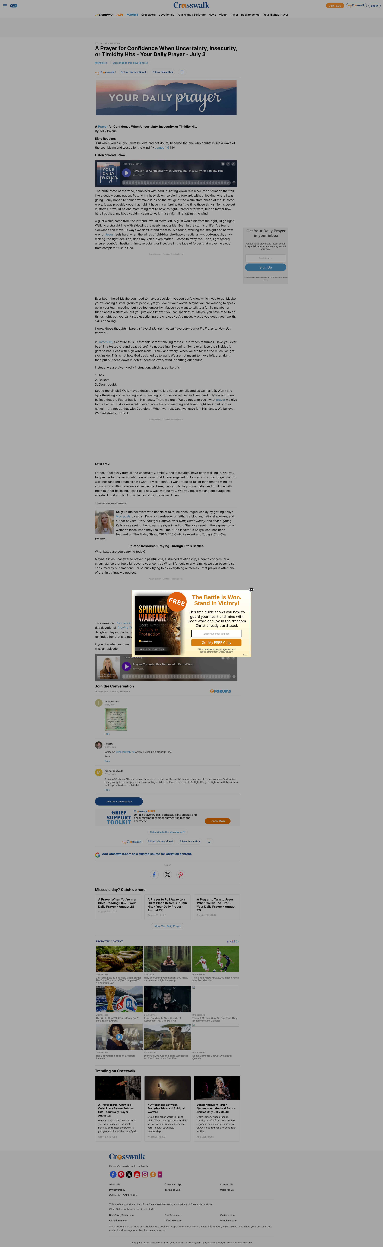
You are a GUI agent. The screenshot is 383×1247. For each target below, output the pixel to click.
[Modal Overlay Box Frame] (191, 623)
